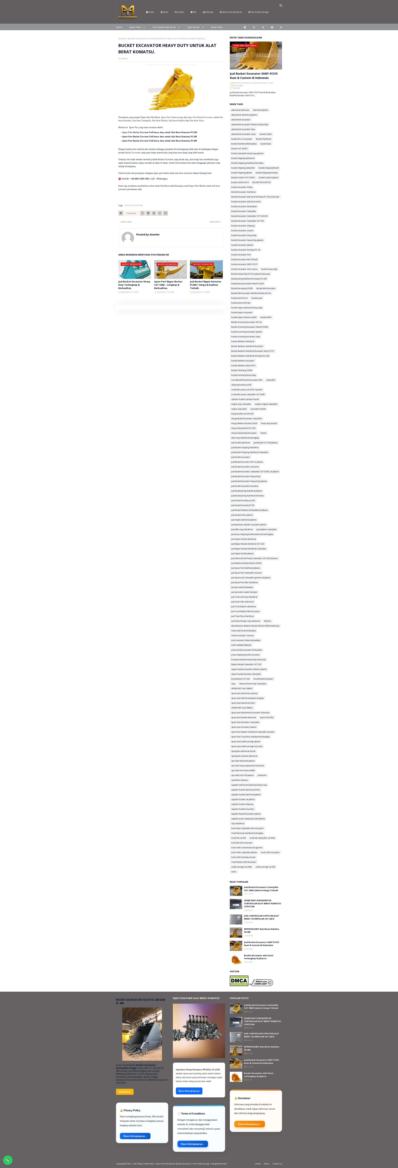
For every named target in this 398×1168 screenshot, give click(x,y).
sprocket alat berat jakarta (243, 760)
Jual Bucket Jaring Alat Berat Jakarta (246, 491)
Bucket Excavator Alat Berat (243, 192)
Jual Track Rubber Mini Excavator (245, 611)
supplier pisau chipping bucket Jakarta (248, 818)
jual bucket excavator (240, 457)
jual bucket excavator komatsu (244, 486)
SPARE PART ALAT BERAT (242, 688)
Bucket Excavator (133, 152)
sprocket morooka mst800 (243, 770)
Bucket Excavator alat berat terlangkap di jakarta (258, 957)
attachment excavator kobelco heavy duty (249, 124)
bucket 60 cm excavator (241, 139)
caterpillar (270, 380)
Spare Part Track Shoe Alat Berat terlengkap (250, 736)
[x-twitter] (254, 27)
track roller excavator (270, 852)
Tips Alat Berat (237, 823)
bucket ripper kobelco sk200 (244, 317)
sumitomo (262, 775)
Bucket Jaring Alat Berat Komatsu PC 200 (249, 278)
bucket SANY (265, 317)
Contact (180, 12)
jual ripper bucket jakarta (242, 553)
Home (151, 12)
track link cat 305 (238, 838)
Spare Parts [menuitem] (135, 27)
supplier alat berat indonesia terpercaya (249, 785)
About (165, 12)
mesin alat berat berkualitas (243, 630)
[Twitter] (142, 213)
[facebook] (244, 27)
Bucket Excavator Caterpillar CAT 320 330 (249, 216)
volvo (233, 871)
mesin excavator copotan (242, 635)
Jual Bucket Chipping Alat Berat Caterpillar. (250, 452)
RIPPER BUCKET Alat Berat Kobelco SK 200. (261, 930)
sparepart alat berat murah (243, 751)
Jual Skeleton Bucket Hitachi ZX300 (246, 563)
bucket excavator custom (242, 230)
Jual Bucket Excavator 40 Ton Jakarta (247, 462)
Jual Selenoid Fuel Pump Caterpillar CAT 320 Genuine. (254, 558)
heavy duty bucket (269, 423)
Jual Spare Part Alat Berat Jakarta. (245, 568)
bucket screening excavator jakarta (246, 331)
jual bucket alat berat (240, 442)
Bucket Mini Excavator (266, 288)
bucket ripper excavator (241, 312)
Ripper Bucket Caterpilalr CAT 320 (246, 664)
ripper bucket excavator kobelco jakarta (249, 669)
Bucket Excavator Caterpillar (243, 211)
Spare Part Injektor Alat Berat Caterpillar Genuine (252, 732)
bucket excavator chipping (243, 225)
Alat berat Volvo (196, 120)
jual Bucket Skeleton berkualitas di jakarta (249, 510)
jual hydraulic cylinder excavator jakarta (248, 524)
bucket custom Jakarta (268, 177)
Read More (125, 1091)
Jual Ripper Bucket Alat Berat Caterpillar (248, 548)
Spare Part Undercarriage (172, 117)
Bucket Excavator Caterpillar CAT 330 (247, 221)
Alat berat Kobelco (177, 120)
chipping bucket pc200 (241, 384)
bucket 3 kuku (266, 134)
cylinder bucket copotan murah (245, 399)
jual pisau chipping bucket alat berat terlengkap (252, 534)
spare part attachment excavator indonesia (250, 712)
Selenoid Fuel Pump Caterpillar (252, 683)
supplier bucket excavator (242, 809)
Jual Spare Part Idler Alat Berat (244, 582)
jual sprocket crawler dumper (244, 592)
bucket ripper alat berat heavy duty (246, 307)
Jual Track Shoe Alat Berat (242, 616)
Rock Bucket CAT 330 (240, 679)
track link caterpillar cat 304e (262, 838)
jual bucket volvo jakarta (242, 515)
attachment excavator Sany (243, 129)
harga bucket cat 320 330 (242, 413)
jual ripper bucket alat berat (243, 539)
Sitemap (209, 12)
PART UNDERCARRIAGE (241, 645)
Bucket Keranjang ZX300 (242, 288)
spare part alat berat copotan (244, 693)
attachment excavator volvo (243, 134)
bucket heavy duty (269, 269)
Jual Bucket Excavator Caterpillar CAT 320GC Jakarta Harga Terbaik (261, 889)
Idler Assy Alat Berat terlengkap (245, 438)
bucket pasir (257, 298)
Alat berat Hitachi (159, 120)
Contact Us (277, 1163)
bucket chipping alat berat (242, 158)
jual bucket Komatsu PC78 (242, 505)
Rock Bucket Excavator (263, 679)
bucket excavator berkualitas (244, 206)
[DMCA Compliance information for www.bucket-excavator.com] (261, 985)
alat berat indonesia (240, 110)
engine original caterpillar (266, 404)
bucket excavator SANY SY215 (244, 264)
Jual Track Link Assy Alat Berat (244, 597)
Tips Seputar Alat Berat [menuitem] (164, 27)
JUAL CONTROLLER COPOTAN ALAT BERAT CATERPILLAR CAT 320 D (261, 917)
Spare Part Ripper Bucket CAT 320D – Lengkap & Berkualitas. (168, 285)
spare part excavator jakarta (243, 727)
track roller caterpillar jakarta (244, 852)
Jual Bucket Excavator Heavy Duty (245, 476)
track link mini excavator (241, 842)
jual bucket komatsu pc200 (243, 500)
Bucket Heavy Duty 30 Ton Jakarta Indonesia (250, 274)
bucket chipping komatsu (267, 172)
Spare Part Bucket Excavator (200, 117)
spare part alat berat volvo (243, 703)
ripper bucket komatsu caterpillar (246, 674)
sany (233, 683)
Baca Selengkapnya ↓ (135, 1136)
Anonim (124, 58)
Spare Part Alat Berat (232, 12)
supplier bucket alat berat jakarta (246, 794)
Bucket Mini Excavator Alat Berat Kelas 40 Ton (251, 293)
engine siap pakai (239, 409)
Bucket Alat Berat (263, 139)
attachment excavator (240, 119)
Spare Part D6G (266, 717)
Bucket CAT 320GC (239, 148)
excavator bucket (258, 409)
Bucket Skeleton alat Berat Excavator (247, 346)
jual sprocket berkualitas (242, 587)
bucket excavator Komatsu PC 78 (245, 249)
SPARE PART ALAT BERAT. (242, 707)
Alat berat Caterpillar (141, 120)
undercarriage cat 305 (265, 867)
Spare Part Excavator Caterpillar (245, 722)
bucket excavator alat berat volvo (246, 201)
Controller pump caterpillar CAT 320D (248, 394)
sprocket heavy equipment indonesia (247, 765)
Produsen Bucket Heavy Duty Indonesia (248, 659)
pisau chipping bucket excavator (245, 654)
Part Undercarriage (260, 12)
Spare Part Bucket (131, 132)
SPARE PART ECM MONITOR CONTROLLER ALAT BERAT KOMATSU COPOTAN (262, 903)
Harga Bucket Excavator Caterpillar (246, 418)
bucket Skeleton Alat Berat (242, 341)
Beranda (122, 38)
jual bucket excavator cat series (245, 466)
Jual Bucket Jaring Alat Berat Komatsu (247, 495)
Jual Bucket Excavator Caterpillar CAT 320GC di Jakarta (255, 471)
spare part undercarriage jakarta (245, 741)
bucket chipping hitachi (269, 168)
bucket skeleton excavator (242, 360)
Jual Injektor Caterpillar (267, 529)
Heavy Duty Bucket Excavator (244, 433)
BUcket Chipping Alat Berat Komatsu (247, 163)
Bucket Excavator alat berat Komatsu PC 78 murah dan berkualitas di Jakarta (255, 197)
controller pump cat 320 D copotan (246, 389)
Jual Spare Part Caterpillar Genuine (246, 572)
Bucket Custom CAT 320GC (243, 177)
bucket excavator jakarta (242, 245)
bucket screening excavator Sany (245, 336)
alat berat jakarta (260, 110)
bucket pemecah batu (240, 303)
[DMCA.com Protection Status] (239, 985)
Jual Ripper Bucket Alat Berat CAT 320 (247, 544)
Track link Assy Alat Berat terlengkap (247, 833)
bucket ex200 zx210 (240, 182)
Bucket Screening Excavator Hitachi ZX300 (249, 327)
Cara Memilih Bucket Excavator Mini (246, 380)
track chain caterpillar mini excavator (247, 828)
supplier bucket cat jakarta (243, 799)
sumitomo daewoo (239, 780)
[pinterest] (272, 27)
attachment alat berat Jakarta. (244, 115)
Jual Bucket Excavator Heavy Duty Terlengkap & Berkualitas (134, 285)
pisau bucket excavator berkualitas (246, 650)
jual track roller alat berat (242, 601)
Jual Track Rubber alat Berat (243, 606)
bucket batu (266, 143)
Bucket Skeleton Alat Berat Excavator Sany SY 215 (252, 351)
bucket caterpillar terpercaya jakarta (247, 153)
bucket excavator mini (241, 254)
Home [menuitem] (119, 27)
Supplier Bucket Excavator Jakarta (246, 814)
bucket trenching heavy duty (243, 375)
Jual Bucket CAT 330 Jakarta (266, 442)
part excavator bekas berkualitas (245, 640)
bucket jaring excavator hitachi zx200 (247, 283)
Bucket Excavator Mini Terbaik (244, 259)
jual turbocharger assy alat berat (245, 621)
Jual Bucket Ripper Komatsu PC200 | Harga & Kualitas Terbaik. (205, 285)
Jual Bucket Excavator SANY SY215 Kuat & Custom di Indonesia (254, 76)
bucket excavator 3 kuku (241, 187)
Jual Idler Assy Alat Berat (242, 529)
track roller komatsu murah (243, 857)
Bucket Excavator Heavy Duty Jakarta (247, 240)
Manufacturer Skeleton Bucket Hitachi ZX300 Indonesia (255, 626)
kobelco (267, 621)
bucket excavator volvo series (244, 269)
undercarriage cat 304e (241, 867)
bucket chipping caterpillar (243, 168)
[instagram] (263, 27)
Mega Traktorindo (146, 1163)
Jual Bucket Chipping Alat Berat (244, 447)
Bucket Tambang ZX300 (241, 370)
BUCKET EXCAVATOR (137, 38)
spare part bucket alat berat (243, 717)
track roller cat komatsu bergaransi (246, 847)
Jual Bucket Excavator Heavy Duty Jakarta (249, 481)
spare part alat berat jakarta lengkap (247, 698)
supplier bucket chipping (242, 804)
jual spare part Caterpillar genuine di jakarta (250, 577)
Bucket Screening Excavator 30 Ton (246, 322)
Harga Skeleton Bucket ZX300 (244, 423)
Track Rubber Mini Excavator (243, 862)
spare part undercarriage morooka (246, 746)
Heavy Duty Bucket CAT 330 (243, 428)
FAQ (194, 12)
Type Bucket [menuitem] (193, 27)
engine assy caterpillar (241, 404)
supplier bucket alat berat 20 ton (245, 789)
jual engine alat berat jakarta (243, 519)
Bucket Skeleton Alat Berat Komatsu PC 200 (250, 356)
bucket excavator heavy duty (243, 235)
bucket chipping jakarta (241, 172)
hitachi (263, 433)
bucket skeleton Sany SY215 (243, 365)
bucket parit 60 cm (239, 298)
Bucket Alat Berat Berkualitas (244, 143)
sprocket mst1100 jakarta (242, 775)
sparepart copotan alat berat (244, 756)
